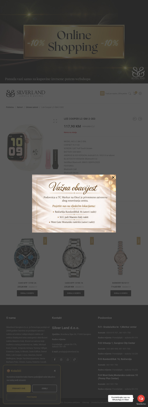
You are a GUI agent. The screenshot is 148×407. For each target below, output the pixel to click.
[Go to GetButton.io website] (141, 404)
